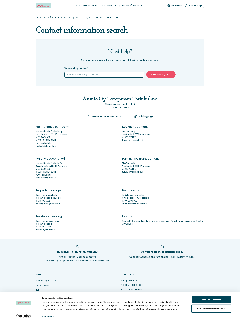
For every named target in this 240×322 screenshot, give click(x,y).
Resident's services (132, 5)
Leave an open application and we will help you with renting (77, 260)
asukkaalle (42, 17)
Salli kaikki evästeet (211, 299)
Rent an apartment (87, 5)
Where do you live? (76, 68)
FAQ (117, 5)
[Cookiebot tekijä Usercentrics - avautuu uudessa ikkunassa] (23, 316)
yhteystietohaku (62, 17)
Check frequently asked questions (77, 256)
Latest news (106, 5)
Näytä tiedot (48, 316)
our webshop (143, 256)
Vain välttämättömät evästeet (211, 308)
